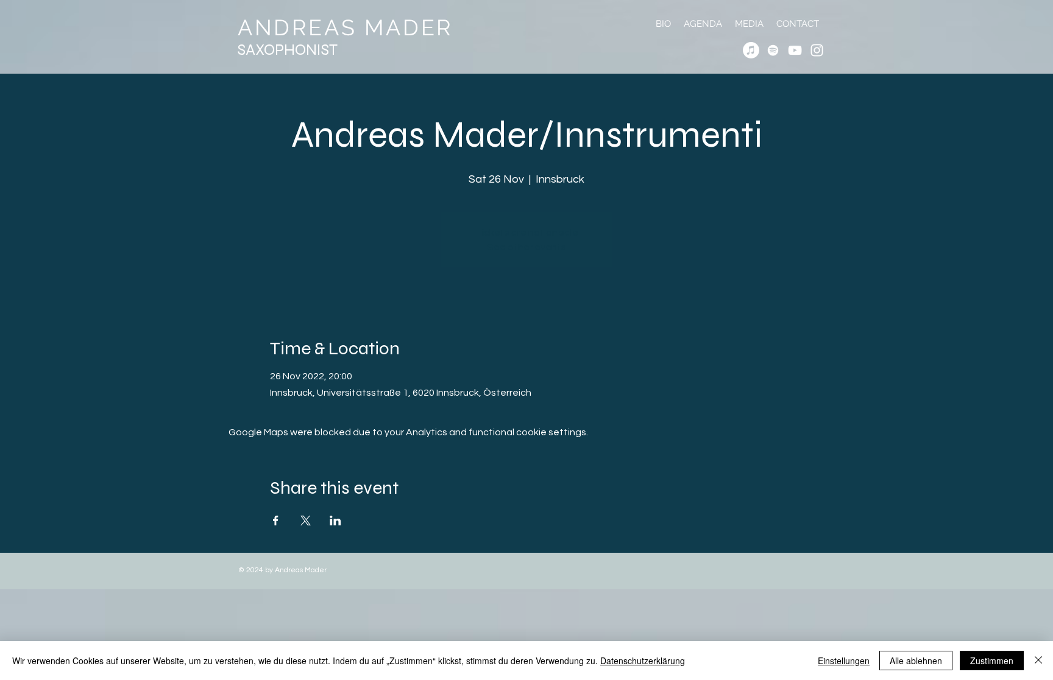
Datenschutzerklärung (642, 660)
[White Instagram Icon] (817, 50)
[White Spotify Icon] (773, 50)
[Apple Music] (751, 50)
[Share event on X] (305, 520)
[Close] (1038, 660)
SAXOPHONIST (288, 50)
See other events (527, 247)
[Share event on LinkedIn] (335, 520)
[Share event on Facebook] (276, 520)
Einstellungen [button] (844, 660)
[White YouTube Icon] (795, 50)
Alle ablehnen (916, 660)
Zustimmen (991, 660)
